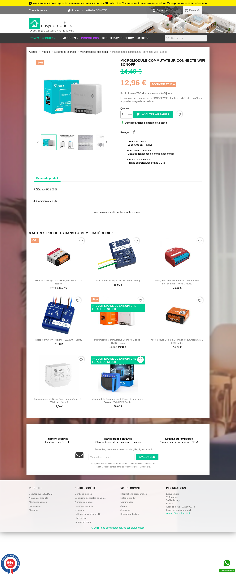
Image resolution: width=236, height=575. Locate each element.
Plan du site (81, 518)
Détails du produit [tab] (47, 178)
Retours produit (128, 498)
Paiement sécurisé (84, 506)
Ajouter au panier (152, 114)
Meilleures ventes (38, 502)
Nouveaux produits (38, 498)
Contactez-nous (38, 10)
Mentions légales (83, 494)
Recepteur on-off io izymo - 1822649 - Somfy (58, 339)
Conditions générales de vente (90, 498)
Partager (134, 132)
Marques (33, 510)
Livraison (79, 510)
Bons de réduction (129, 514)
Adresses (125, 510)
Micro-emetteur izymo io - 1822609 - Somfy (118, 280)
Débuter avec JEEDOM (40, 494)
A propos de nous (83, 502)
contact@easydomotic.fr (178, 513)
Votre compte (130, 488)
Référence (40, 189)
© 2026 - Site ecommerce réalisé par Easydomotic (118, 527)
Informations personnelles (133, 494)
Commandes (126, 502)
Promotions (34, 506)
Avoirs (123, 506)
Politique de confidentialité (88, 514)
